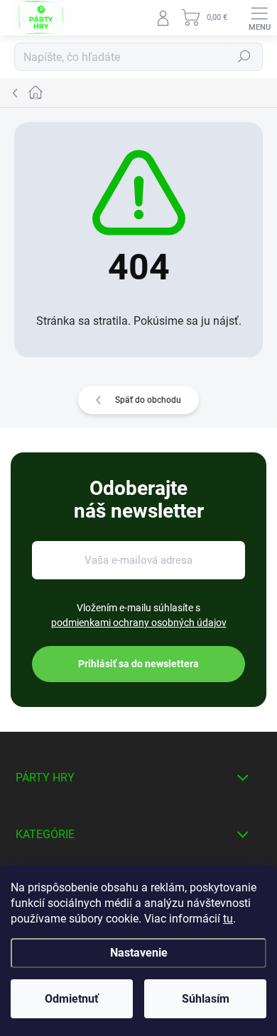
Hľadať (244, 57)
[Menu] (259, 17)
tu (228, 918)
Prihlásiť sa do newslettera (138, 663)
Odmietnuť (72, 999)
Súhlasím (205, 999)
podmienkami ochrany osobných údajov (139, 622)
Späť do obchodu (148, 400)
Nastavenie (139, 952)
